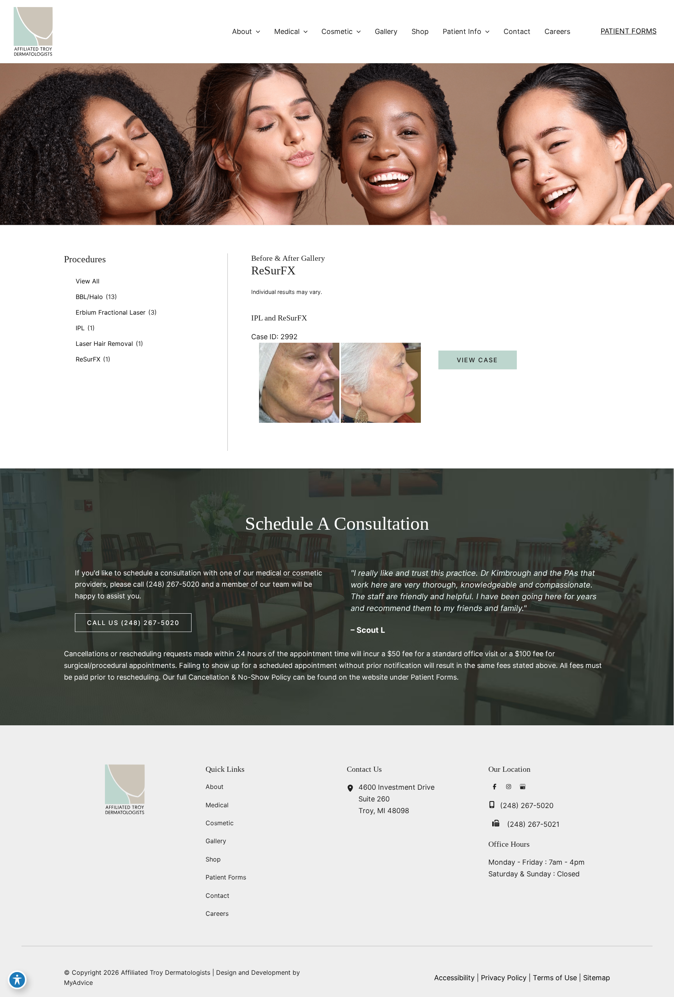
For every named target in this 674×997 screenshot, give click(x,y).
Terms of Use (555, 978)
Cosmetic (220, 823)
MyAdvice (78, 982)
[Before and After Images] (341, 420)
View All (87, 281)
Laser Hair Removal (104, 343)
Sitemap (596, 978)
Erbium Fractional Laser (110, 312)
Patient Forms (628, 31)
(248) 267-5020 (172, 584)
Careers (217, 913)
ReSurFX (88, 359)
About (214, 786)
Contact (217, 895)
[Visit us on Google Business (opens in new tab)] (522, 788)
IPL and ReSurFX (279, 317)
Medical (217, 805)
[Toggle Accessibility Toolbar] (17, 979)
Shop (213, 859)
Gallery (216, 841)
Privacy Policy (504, 978)
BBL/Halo (89, 297)
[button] (256, 31)
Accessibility (454, 978)
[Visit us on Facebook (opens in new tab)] (494, 788)
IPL (80, 328)
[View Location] (352, 789)
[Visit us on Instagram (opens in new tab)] (508, 788)
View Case (477, 360)
